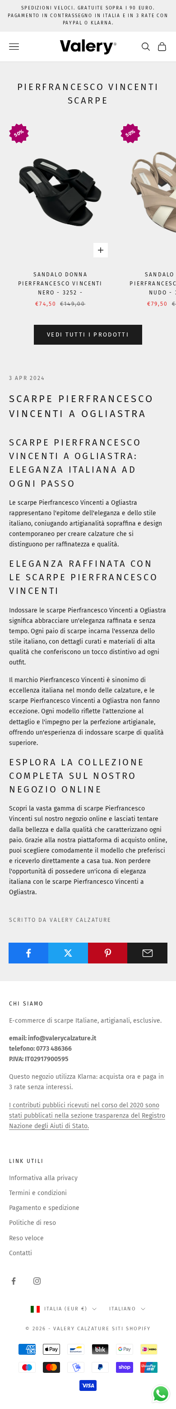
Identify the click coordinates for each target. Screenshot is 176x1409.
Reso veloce (26, 1238)
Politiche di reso (32, 1223)
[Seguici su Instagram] (37, 1281)
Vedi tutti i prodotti (88, 334)
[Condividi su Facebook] (28, 953)
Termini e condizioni (38, 1193)
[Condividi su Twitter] (68, 953)
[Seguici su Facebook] (13, 1281)
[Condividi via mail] (147, 953)
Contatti (20, 1253)
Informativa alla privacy (43, 1178)
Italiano (122, 1309)
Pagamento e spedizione (44, 1208)
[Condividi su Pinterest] (108, 953)
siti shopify (131, 1329)
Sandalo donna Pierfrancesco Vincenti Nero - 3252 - (60, 283)
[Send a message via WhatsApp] (160, 1393)
